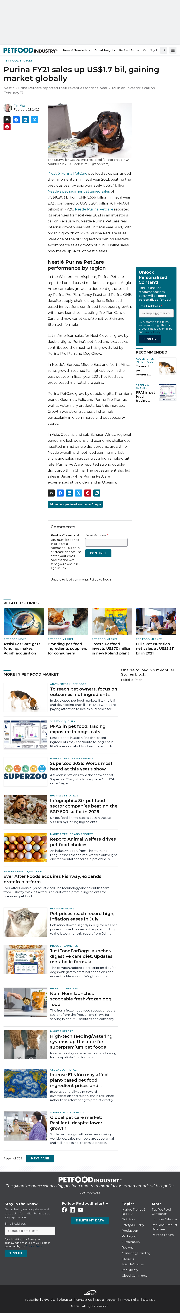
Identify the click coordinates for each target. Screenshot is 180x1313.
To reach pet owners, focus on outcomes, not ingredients (145, 370)
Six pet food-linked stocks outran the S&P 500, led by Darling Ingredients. (81, 820)
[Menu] (172, 50)
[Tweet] (34, 119)
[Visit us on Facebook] (64, 1210)
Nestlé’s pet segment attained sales (79, 191)
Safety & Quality (142, 387)
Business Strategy (64, 795)
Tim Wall (20, 105)
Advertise (49, 1299)
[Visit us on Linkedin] (72, 1210)
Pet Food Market (18, 60)
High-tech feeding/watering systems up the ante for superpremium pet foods (81, 1042)
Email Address (97, 535)
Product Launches (64, 945)
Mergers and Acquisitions (23, 871)
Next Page (40, 1158)
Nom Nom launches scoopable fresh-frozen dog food (80, 999)
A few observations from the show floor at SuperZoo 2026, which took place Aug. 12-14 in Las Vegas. (83, 779)
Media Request (106, 1299)
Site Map (149, 1299)
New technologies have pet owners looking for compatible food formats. (83, 1055)
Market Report (61, 1031)
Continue (98, 553)
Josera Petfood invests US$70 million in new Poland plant (111, 648)
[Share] (16, 119)
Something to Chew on (67, 1112)
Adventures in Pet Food (145, 360)
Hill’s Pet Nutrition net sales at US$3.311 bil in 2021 (155, 648)
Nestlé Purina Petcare (94, 209)
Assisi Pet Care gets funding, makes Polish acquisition (22, 648)
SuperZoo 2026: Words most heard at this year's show (81, 766)
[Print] (7, 119)
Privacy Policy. (152, 332)
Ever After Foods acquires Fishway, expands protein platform (52, 879)
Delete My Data (90, 1220)
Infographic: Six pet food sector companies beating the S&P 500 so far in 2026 (83, 806)
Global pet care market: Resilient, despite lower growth (76, 1123)
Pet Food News (15, 639)
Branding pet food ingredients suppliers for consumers (67, 648)
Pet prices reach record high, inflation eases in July (82, 916)
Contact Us (84, 1299)
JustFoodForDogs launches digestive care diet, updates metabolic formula (81, 956)
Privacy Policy (130, 1299)
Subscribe (32, 1299)
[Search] (163, 50)
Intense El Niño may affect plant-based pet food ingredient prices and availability (79, 1080)
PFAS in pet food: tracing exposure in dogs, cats (145, 397)
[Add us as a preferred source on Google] (96, 493)
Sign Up (150, 339)
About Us (65, 1299)
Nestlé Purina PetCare (68, 173)
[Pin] (7, 126)
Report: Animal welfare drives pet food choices (83, 842)
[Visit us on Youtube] (80, 1210)
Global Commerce (63, 1069)
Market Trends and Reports (72, 758)
